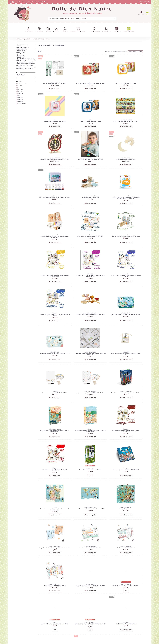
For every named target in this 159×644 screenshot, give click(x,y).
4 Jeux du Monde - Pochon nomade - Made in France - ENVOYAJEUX (55, 237)
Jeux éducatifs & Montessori (25, 62)
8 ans (20, 101)
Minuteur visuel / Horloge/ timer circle (125, 83)
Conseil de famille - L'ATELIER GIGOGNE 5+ (54, 83)
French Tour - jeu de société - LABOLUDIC (90, 469)
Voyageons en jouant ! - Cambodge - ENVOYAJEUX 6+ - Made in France (54, 276)
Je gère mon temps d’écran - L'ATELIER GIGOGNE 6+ (90, 392)
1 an (20, 85)
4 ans (20, 93)
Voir (90, 475)
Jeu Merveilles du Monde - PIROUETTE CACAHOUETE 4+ (54, 353)
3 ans (20, 91)
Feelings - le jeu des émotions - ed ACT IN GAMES (126, 469)
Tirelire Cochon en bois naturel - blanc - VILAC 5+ (126, 585)
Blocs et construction (23, 47)
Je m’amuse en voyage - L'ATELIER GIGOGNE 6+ (54, 392)
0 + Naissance (22, 83)
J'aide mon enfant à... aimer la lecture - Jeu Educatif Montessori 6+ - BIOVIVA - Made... (125, 198)
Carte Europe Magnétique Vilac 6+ (126, 508)
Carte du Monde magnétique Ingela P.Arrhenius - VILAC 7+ (90, 508)
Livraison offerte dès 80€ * (39, 2)
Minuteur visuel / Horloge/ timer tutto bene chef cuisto (90, 83)
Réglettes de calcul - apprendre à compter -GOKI (55, 623)
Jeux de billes (20, 57)
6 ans (20, 97)
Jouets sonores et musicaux (25, 65)
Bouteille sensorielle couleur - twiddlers (126, 623)
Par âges (19, 67)
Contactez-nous (26, 2)
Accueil (18, 2)
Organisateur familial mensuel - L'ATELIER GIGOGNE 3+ (90, 585)
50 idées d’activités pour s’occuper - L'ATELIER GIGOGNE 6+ (126, 354)
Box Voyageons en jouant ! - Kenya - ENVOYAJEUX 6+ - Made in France (125, 431)
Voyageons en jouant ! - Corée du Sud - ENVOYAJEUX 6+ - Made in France (90, 276)
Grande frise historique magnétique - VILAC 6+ (125, 121)
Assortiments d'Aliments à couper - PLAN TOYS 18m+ (90, 314)
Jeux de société (21, 60)
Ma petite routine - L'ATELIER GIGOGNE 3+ (90, 548)
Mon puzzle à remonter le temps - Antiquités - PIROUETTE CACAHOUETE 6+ (90, 431)
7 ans (20, 99)
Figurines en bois (22, 49)
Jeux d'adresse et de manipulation (22, 54)
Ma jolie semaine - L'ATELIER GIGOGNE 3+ (55, 585)
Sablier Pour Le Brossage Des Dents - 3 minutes (90, 159)
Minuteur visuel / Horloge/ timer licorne (55, 121)
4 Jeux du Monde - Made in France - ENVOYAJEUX (90, 236)
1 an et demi (22, 87)
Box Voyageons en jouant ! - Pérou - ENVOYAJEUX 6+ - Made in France (55, 470)
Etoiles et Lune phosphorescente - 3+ (126, 159)
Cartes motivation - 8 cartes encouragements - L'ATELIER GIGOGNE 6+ (90, 354)
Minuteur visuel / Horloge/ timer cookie (90, 121)
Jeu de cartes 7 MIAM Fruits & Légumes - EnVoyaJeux (126, 236)
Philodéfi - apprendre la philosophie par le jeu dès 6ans (126, 392)
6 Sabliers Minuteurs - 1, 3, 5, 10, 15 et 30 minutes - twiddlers (54, 197)
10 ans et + (22, 103)
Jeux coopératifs (21, 50)
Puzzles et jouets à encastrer (25, 68)
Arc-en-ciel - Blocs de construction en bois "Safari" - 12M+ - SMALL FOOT (90, 624)
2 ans (20, 89)
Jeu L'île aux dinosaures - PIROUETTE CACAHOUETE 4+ (125, 314)
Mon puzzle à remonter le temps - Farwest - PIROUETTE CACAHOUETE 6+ (54, 431)
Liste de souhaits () (144, 2)
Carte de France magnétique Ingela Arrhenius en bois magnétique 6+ (54, 509)
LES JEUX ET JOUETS (22, 45)
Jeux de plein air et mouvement (26, 59)
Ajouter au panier (55, 88)
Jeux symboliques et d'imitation (26, 63)
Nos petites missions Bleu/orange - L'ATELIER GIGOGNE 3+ (54, 548)
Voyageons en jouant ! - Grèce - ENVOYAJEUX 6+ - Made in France (125, 276)
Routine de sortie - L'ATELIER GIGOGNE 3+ (126, 548)
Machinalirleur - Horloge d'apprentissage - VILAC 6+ (54, 159)
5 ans (20, 95)
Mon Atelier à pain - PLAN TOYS (90, 197)
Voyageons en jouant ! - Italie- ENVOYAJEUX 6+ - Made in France (55, 315)
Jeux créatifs (20, 52)
